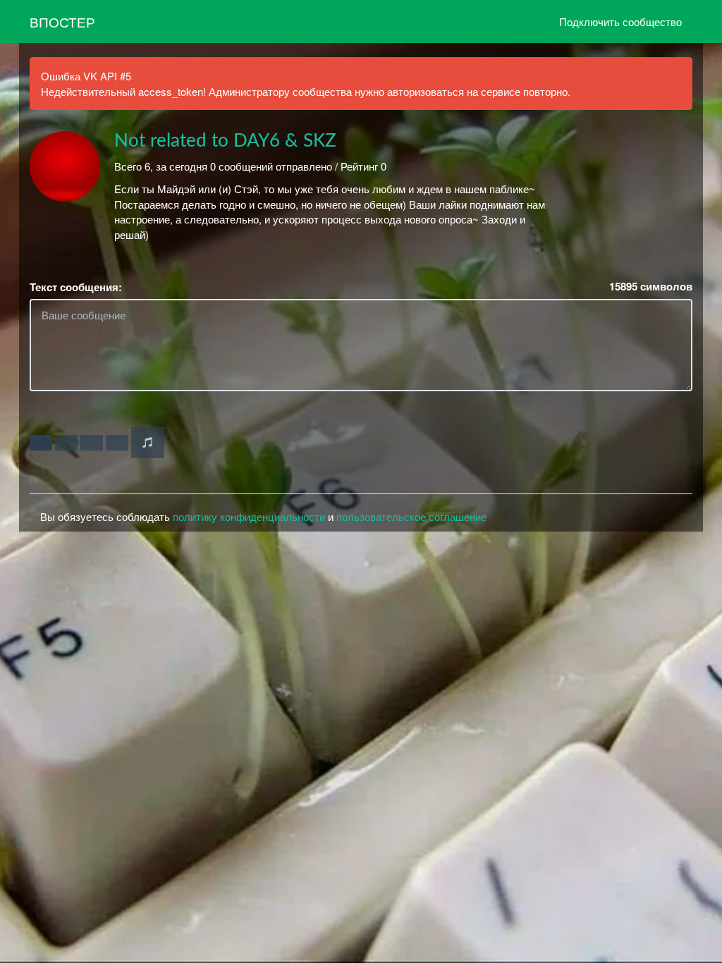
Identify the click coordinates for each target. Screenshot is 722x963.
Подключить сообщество (620, 21)
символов (650, 286)
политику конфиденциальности (249, 516)
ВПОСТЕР (62, 21)
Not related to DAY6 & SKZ (225, 141)
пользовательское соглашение (411, 516)
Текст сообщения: (76, 287)
